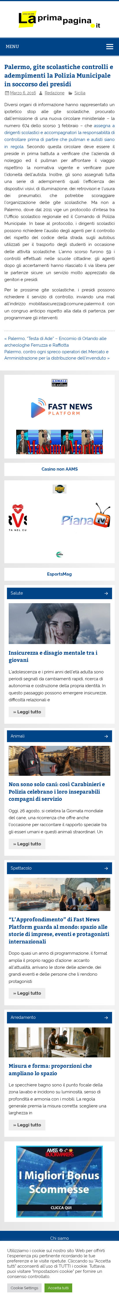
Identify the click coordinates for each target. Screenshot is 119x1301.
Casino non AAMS (60, 469)
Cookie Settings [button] (24, 1288)
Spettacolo (21, 868)
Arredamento (23, 1017)
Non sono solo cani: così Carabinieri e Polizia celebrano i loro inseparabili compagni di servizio (57, 791)
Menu (12, 46)
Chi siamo (59, 1239)
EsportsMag (59, 574)
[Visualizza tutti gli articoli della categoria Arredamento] (105, 1018)
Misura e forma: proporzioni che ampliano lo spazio (50, 1069)
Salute (17, 593)
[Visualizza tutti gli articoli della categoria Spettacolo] (105, 868)
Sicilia (80, 93)
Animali (18, 736)
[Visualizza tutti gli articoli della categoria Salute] (105, 593)
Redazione (54, 93)
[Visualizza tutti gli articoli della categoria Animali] (105, 736)
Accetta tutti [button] (58, 1288)
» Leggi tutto (27, 712)
